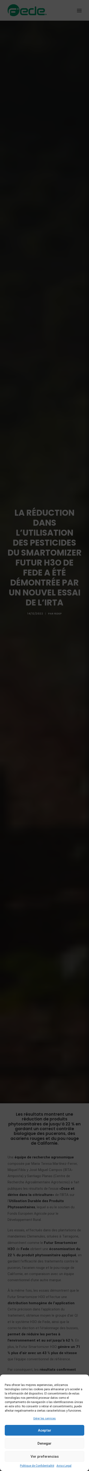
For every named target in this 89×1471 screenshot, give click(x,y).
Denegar (44, 1443)
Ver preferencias (45, 1456)
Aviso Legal (63, 1465)
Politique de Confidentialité (37, 1465)
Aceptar (44, 1430)
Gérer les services (44, 1418)
